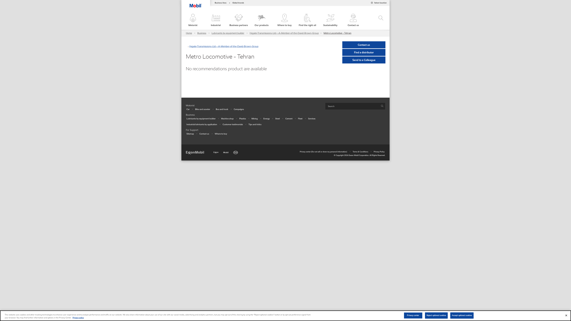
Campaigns (239, 109)
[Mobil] (226, 152)
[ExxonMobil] (195, 152)
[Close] (566, 315)
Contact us (204, 133)
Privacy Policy (379, 151)
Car (188, 109)
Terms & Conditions (360, 151)
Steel (277, 118)
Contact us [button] (364, 45)
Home (189, 33)
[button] (193, 20)
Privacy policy (78, 317)
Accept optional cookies (462, 315)
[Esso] (236, 152)
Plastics (242, 118)
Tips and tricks (254, 124)
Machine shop (227, 118)
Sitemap (190, 133)
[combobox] (355, 106)
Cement (288, 118)
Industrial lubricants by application (201, 124)
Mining (254, 118)
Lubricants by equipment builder (228, 33)
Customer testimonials (233, 124)
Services (311, 118)
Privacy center (413, 315)
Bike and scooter (202, 109)
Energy (266, 118)
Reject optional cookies (436, 315)
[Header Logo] (195, 3)
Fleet (300, 118)
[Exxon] (216, 152)
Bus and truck (222, 109)
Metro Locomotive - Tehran (337, 33)
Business (201, 33)
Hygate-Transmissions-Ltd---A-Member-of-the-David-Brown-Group (284, 33)
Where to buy (221, 133)
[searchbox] (352, 106)
